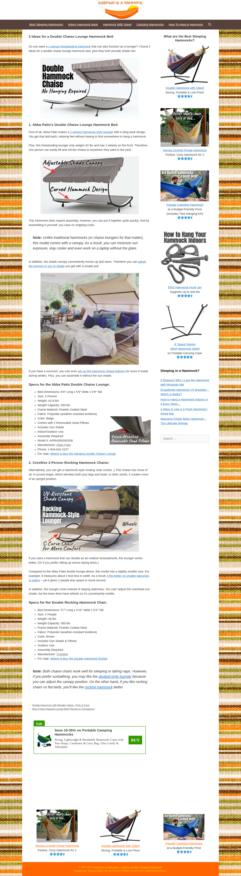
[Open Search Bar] (209, 25)
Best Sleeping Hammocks (46, 24)
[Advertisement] (90, 780)
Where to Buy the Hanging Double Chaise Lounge (83, 453)
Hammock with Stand (117, 24)
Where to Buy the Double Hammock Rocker (79, 658)
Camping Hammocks (150, 24)
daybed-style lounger (115, 676)
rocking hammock (99, 687)
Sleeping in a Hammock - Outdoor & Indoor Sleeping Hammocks (127, 867)
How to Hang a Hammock (186, 24)
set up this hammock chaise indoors (101, 371)
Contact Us (80, 870)
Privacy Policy (95, 870)
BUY (135, 740)
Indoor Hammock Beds (83, 24)
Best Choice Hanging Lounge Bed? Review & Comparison (63, 709)
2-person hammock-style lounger (91, 132)
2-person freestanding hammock (69, 46)
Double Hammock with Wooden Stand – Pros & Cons (61, 705)
